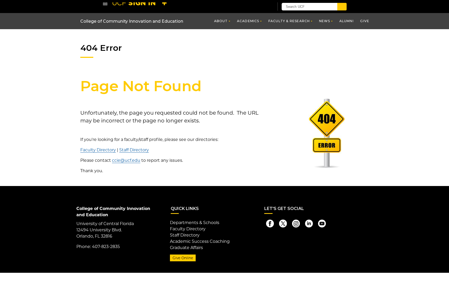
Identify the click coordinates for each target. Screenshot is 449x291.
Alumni (346, 21)
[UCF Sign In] (257, 6)
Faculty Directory (98, 149)
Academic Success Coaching (200, 241)
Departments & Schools (194, 222)
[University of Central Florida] (140, 6)
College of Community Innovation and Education (131, 21)
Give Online (183, 258)
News (324, 21)
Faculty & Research (289, 21)
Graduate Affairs (186, 247)
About (221, 21)
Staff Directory (134, 149)
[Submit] (342, 6)
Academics (248, 21)
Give (364, 21)
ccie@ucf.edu (126, 160)
